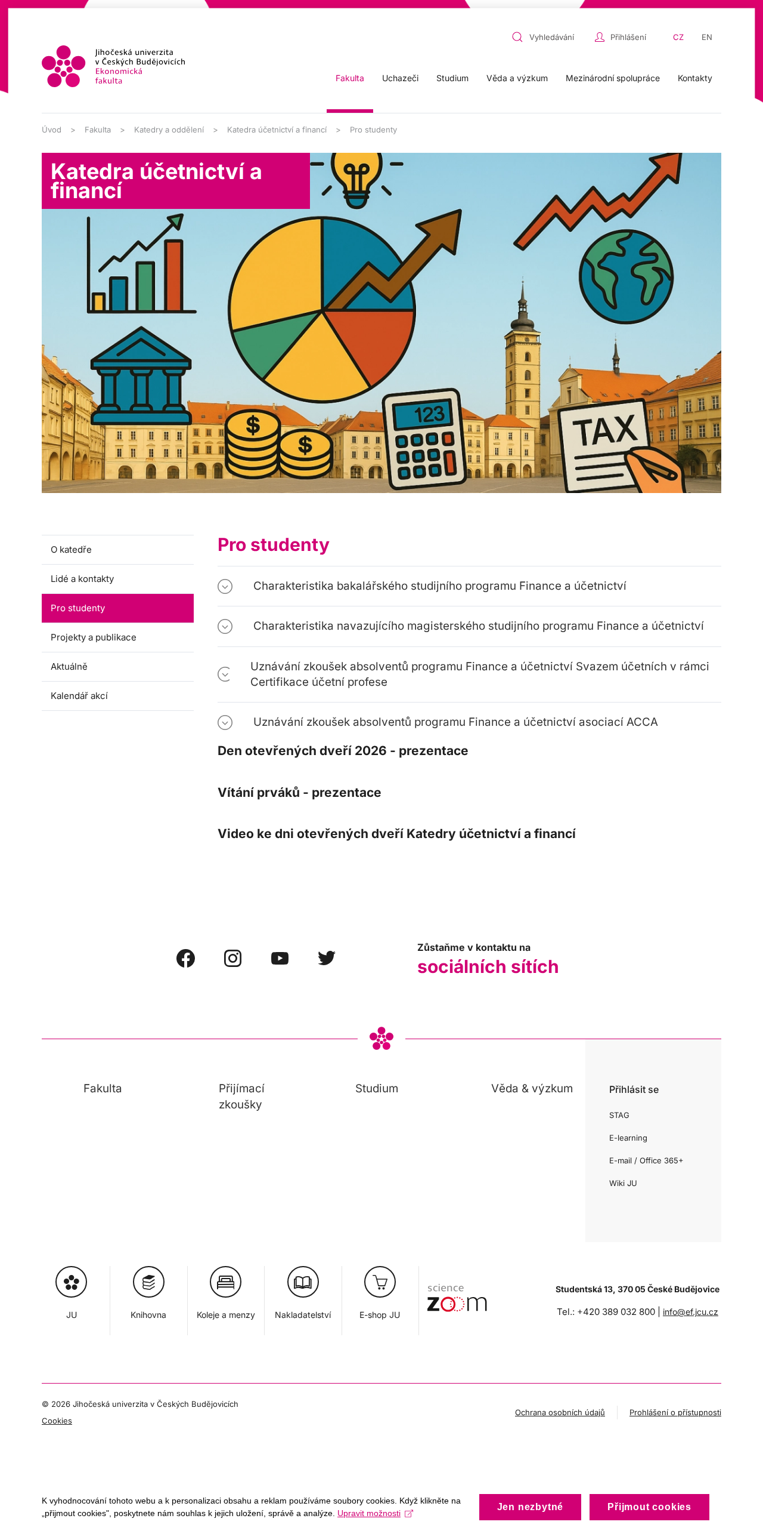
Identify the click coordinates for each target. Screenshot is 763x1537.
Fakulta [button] (350, 78)
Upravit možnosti (369, 1513)
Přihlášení (628, 37)
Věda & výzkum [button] (532, 1088)
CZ (678, 37)
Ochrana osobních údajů (560, 1412)
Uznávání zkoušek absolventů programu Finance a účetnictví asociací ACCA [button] (455, 722)
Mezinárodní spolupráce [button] (613, 78)
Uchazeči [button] (400, 78)
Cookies (57, 1420)
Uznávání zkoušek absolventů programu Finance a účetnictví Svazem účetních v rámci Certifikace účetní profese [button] (479, 674)
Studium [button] (452, 78)
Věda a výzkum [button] (517, 78)
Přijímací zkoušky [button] (242, 1096)
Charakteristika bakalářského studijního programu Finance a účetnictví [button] (439, 586)
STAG (619, 1115)
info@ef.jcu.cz (690, 1312)
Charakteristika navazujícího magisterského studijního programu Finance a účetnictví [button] (478, 626)
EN (707, 37)
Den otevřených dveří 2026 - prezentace (343, 750)
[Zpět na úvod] (113, 66)
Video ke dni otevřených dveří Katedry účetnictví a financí (397, 833)
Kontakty (695, 78)
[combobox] (550, 37)
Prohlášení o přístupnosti (675, 1412)
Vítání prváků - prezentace (300, 792)
